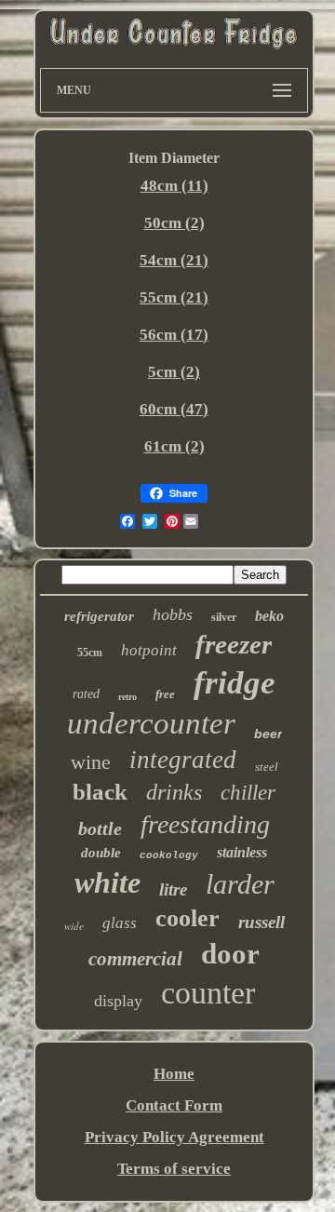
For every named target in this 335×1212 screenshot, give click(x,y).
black (100, 791)
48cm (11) (174, 186)
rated (86, 694)
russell (261, 922)
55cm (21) (174, 297)
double (101, 852)
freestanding (205, 824)
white (107, 882)
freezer (233, 644)
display (118, 1000)
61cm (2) (174, 446)
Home (174, 1074)
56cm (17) (174, 334)
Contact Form (174, 1105)
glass (119, 923)
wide (74, 926)
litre (173, 889)
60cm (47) (174, 409)
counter (208, 993)
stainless (242, 852)
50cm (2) (174, 223)
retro (127, 697)
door (230, 953)
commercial (135, 959)
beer (268, 733)
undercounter (151, 723)
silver (223, 617)
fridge (234, 683)
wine (91, 762)
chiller (248, 792)
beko (269, 616)
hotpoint (149, 650)
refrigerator (99, 616)
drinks (174, 792)
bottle (100, 828)
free (165, 694)
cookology (169, 855)
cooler (187, 918)
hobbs (173, 614)
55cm (89, 652)
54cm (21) (174, 260)
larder (240, 884)
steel (266, 767)
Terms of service (174, 1169)
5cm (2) (174, 372)
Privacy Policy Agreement (174, 1137)
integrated (182, 760)
